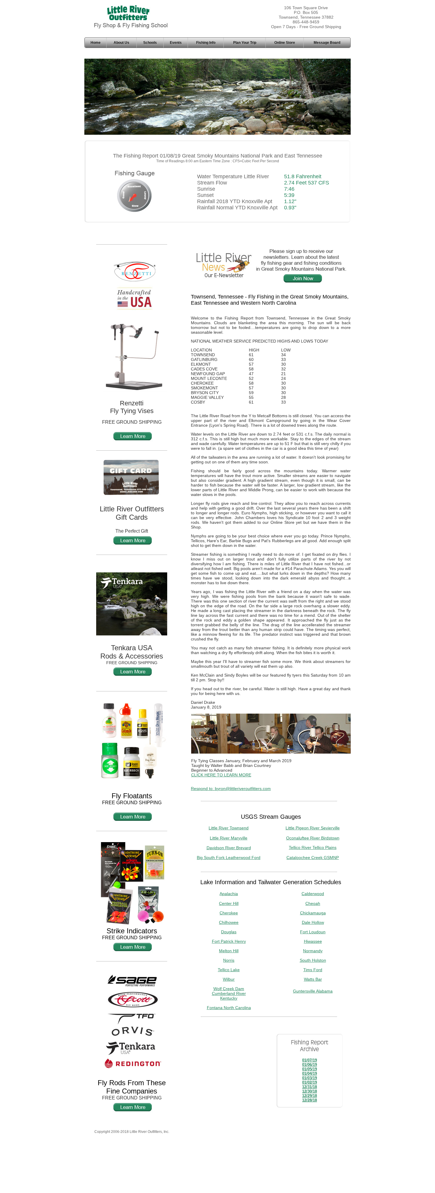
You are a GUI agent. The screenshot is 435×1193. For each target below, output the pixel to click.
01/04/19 (309, 1073)
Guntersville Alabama (313, 991)
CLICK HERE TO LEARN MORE (221, 775)
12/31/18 (309, 1087)
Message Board (327, 43)
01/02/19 (309, 1082)
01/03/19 (309, 1078)
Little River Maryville (228, 838)
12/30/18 (309, 1091)
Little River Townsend (229, 828)
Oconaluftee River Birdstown (312, 838)
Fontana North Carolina (229, 1007)
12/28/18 (309, 1100)
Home (96, 43)
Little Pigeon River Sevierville (313, 828)
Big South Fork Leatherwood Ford (228, 857)
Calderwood (313, 893)
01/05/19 (309, 1069)
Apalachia (229, 893)
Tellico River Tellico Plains (312, 847)
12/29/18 (309, 1096)
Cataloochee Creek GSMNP (312, 857)
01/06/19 (309, 1064)
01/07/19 (309, 1060)
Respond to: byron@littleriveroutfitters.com (231, 788)
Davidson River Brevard (229, 847)
